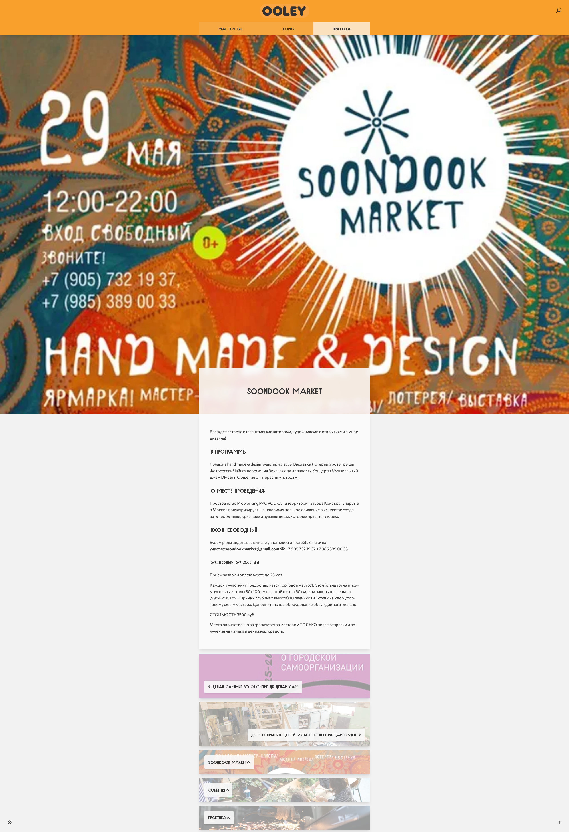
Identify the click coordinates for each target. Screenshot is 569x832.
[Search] (558, 10)
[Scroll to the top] (559, 822)
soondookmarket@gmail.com (252, 548)
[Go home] (284, 11)
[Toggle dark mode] (10, 822)
